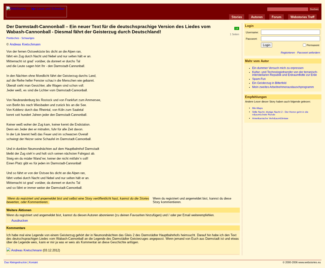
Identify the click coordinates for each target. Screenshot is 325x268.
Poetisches (12, 38)
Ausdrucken (19, 220)
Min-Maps (257, 108)
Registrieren (288, 52)
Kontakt (33, 262)
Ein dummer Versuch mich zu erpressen (278, 68)
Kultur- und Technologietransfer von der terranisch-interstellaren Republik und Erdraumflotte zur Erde (285, 73)
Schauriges (27, 38)
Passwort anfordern (308, 52)
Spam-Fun (259, 79)
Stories (236, 17)
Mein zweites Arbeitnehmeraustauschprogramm (283, 87)
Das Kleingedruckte (15, 262)
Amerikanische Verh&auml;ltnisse (270, 118)
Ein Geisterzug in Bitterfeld (269, 83)
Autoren (257, 17)
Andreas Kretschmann (25, 44)
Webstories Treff (302, 17)
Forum (276, 17)
